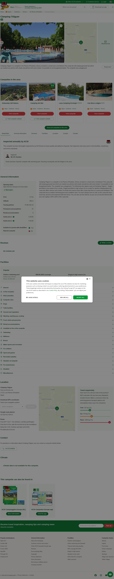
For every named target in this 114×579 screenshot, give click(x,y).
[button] (32, 297)
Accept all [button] (80, 297)
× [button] (89, 279)
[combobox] (87, 279)
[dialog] (57, 289)
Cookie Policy (53, 290)
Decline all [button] (64, 297)
